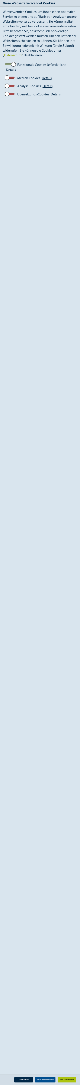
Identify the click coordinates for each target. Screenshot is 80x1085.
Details (11, 69)
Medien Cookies (28, 78)
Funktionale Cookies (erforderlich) (41, 64)
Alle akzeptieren (67, 1079)
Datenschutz (13, 55)
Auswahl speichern (45, 1079)
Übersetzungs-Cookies (33, 94)
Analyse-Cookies (29, 86)
